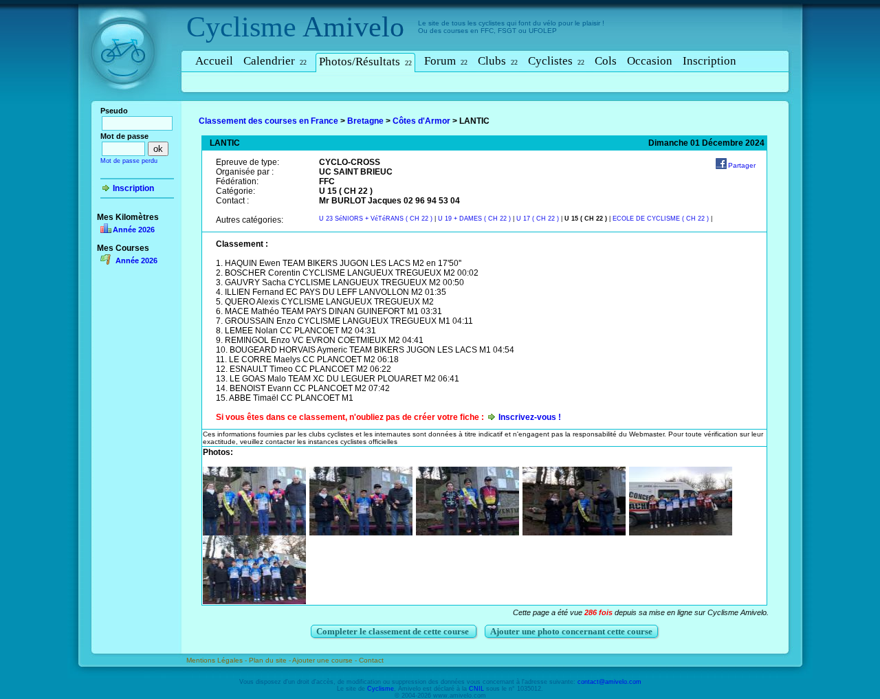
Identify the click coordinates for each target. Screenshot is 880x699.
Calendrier (275, 60)
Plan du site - (270, 660)
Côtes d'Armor (421, 121)
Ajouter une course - (325, 660)
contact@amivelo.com (609, 681)
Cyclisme (241, 27)
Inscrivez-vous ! (529, 417)
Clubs (498, 60)
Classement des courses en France (268, 121)
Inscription (709, 60)
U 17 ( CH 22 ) (537, 218)
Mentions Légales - (217, 660)
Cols (606, 60)
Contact (371, 660)
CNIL (476, 688)
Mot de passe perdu (128, 160)
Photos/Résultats (365, 61)
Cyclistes (556, 60)
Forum (446, 60)
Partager (742, 165)
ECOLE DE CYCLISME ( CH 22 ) (661, 218)
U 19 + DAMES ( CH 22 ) (475, 218)
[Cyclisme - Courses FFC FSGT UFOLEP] (126, 104)
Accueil (214, 60)
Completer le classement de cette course (393, 631)
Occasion (649, 60)
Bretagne (365, 121)
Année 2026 (134, 229)
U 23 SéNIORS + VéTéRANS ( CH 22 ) (376, 218)
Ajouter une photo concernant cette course (571, 631)
